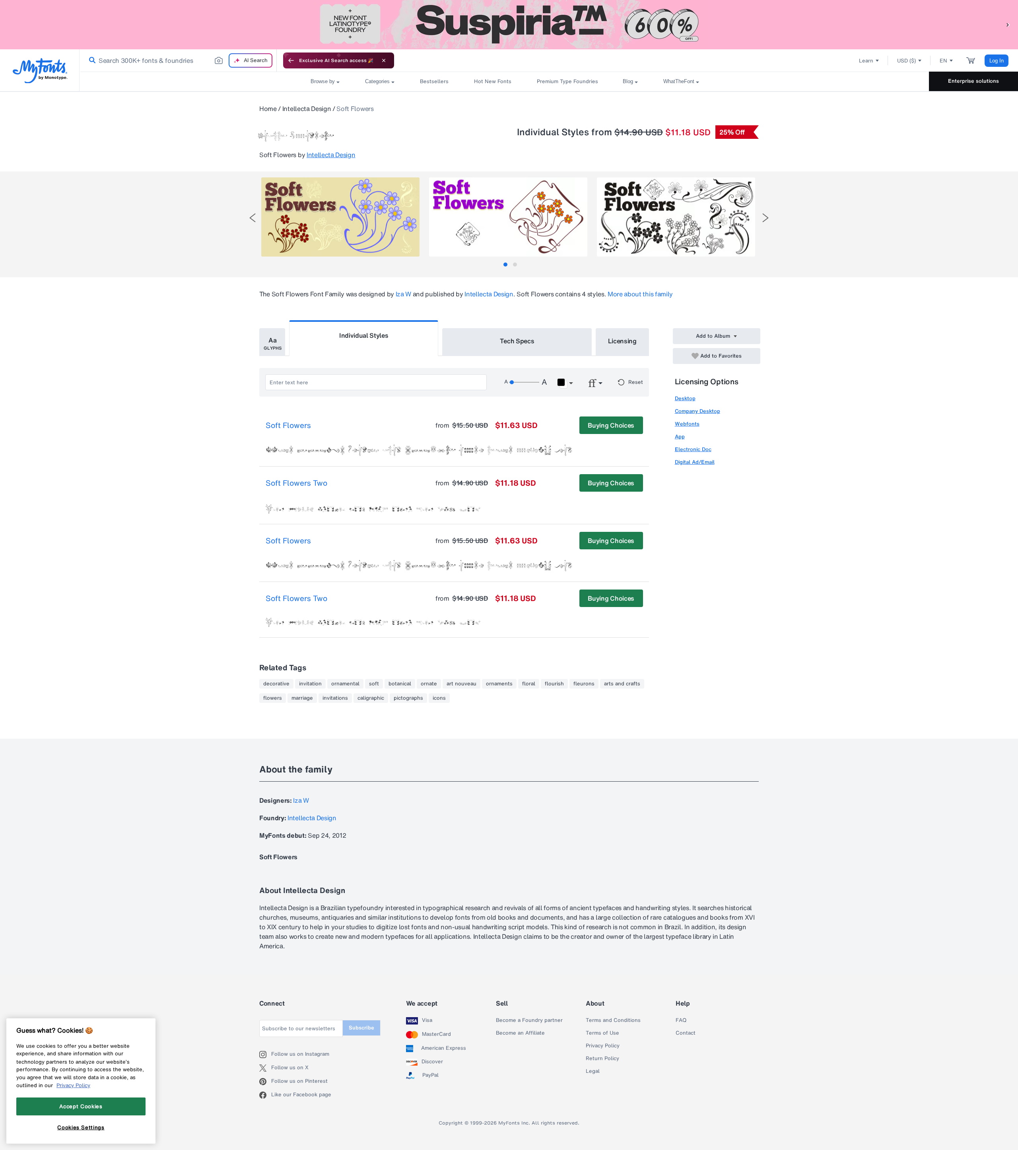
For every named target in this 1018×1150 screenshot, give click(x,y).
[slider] (524, 382)
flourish (554, 684)
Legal (593, 1071)
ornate (429, 684)
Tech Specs (517, 341)
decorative (276, 684)
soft (374, 684)
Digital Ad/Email (695, 462)
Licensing (622, 341)
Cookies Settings (81, 1127)
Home (268, 108)
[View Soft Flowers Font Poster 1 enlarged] (340, 217)
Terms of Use (602, 1033)
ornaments (499, 684)
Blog (628, 81)
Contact (686, 1033)
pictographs (408, 698)
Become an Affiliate (520, 1033)
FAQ (681, 1020)
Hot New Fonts (492, 81)
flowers (272, 698)
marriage (302, 698)
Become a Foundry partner (529, 1020)
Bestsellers (434, 81)
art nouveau (461, 684)
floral (528, 684)
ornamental (345, 684)
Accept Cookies (80, 1106)
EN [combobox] (943, 60)
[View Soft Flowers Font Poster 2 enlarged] (508, 217)
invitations (335, 698)
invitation (310, 684)
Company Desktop (697, 411)
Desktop (685, 398)
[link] (91, 60)
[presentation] (252, 217)
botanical (400, 684)
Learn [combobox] (866, 60)
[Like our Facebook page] (265, 1095)
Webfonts (687, 424)
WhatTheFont (678, 81)
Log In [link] (996, 61)
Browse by (323, 81)
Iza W (403, 294)
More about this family (640, 294)
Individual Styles (364, 335)
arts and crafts (622, 684)
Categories (377, 81)
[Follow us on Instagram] (265, 1054)
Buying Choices (611, 425)
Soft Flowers (288, 425)
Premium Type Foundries (567, 81)
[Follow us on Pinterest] (265, 1081)
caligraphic (370, 698)
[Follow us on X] (265, 1068)
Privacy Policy (603, 1046)
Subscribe (361, 1027)
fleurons (583, 684)
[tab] (505, 265)
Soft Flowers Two (296, 483)
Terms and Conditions (613, 1020)
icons (439, 698)
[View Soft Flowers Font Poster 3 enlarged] (676, 217)
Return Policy (602, 1058)
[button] (1008, 24)
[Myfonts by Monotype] (40, 70)
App (680, 436)
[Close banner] (383, 60)
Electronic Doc (693, 449)
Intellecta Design (306, 108)
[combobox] (178, 60)
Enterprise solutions (973, 81)
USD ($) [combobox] (906, 60)
